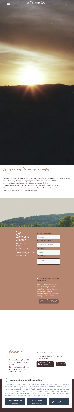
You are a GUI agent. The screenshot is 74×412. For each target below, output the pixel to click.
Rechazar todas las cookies (15, 402)
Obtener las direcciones (44, 364)
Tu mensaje (41, 256)
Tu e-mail (40, 248)
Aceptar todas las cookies (59, 402)
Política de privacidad (40, 396)
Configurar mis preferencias (37, 402)
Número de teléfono (44, 240)
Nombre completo (44, 234)
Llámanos (61, 364)
